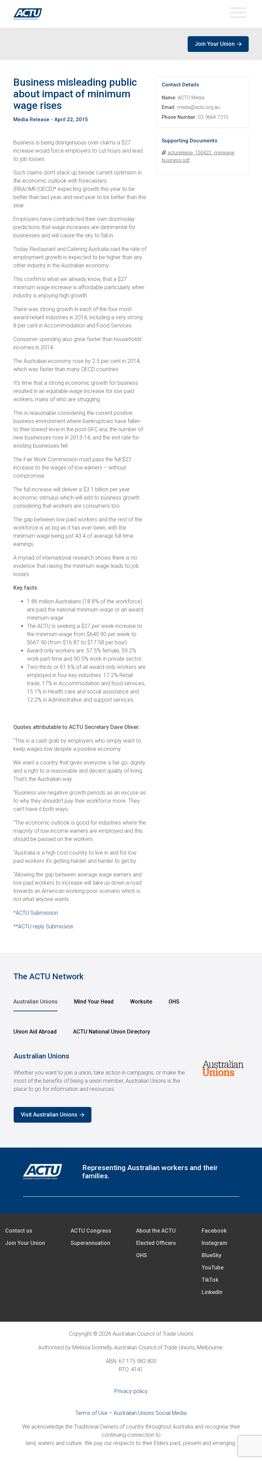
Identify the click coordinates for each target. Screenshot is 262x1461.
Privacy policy (131, 1391)
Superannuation (90, 1243)
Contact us (18, 1230)
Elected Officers (156, 1243)
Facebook (214, 1230)
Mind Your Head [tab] (94, 1001)
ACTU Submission (37, 913)
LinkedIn (212, 1292)
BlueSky (211, 1255)
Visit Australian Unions (49, 1114)
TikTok (210, 1280)
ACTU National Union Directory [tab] (111, 1031)
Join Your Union (215, 44)
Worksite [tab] (141, 1001)
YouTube (212, 1267)
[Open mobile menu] (238, 14)
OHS (141, 1255)
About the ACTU (156, 1230)
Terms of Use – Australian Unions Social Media (131, 1413)
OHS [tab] (174, 1001)
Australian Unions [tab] (35, 1001)
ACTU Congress (91, 1230)
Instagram (214, 1243)
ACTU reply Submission (45, 926)
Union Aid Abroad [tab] (35, 1031)
